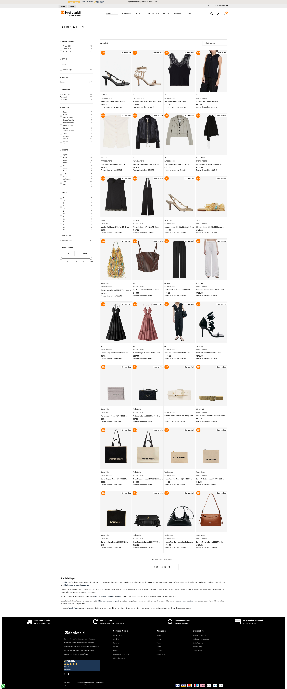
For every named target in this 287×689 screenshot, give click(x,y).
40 (107, 95)
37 (64, 224)
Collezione (66, 235)
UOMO (72, 6)
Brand (64, 59)
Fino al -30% (67, 46)
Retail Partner (100, 682)
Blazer (65, 112)
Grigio (65, 173)
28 (64, 208)
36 (64, 222)
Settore (65, 77)
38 (64, 227)
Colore (65, 150)
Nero (64, 182)
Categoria (66, 89)
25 (64, 200)
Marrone (66, 176)
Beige (65, 160)
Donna (62, 82)
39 (170, 220)
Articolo (65, 107)
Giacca (65, 141)
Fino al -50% (67, 51)
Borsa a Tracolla (68, 120)
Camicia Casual (68, 131)
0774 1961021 (223, 6)
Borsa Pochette (68, 123)
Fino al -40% (67, 49)
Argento (65, 155)
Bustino (65, 128)
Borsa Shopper (68, 125)
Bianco (65, 163)
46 (165, 95)
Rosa (64, 184)
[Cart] (225, 14)
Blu (64, 165)
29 (64, 211)
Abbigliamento (65, 94)
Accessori (63, 97)
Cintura (65, 139)
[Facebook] (64, 674)
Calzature (63, 100)
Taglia (64, 193)
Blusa (65, 115)
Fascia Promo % (68, 41)
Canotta (65, 133)
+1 (204, 158)
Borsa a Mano (68, 117)
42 (197, 95)
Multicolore (67, 179)
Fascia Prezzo (67, 248)
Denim (65, 171)
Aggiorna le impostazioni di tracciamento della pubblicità (77, 685)
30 (64, 214)
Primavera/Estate (66, 240)
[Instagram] (69, 674)
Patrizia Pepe (67, 69)
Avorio (65, 157)
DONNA (63, 6)
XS (197, 409)
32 (64, 219)
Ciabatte (66, 136)
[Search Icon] (211, 13)
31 (64, 216)
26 (64, 203)
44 (107, 158)
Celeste (65, 168)
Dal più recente (209, 43)
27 (64, 206)
